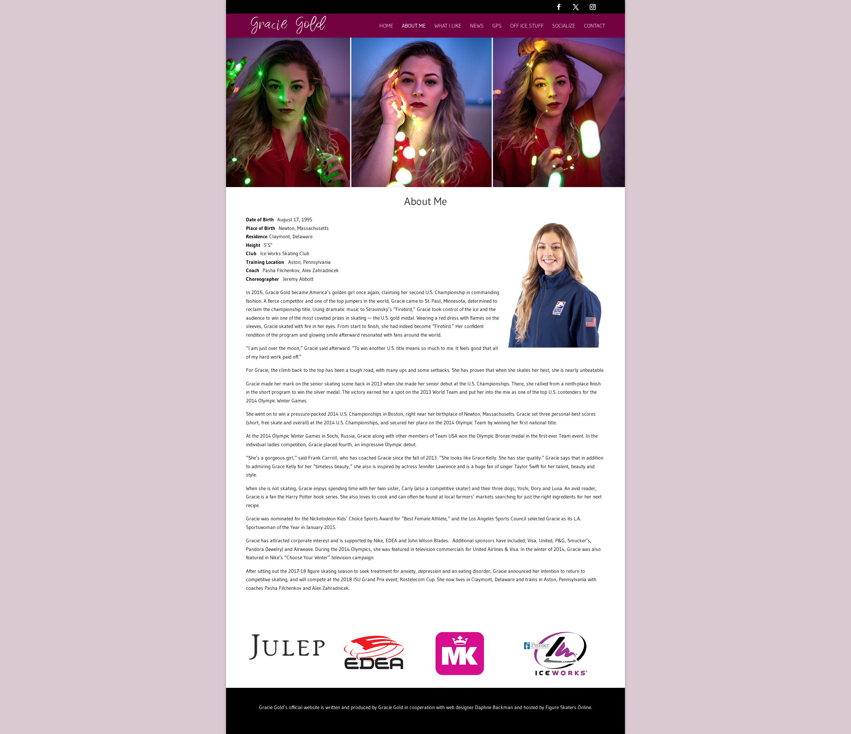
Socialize (563, 26)
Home (386, 26)
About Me (414, 26)
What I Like (447, 26)
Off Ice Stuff (527, 26)
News (477, 26)
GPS (497, 26)
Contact (594, 26)
